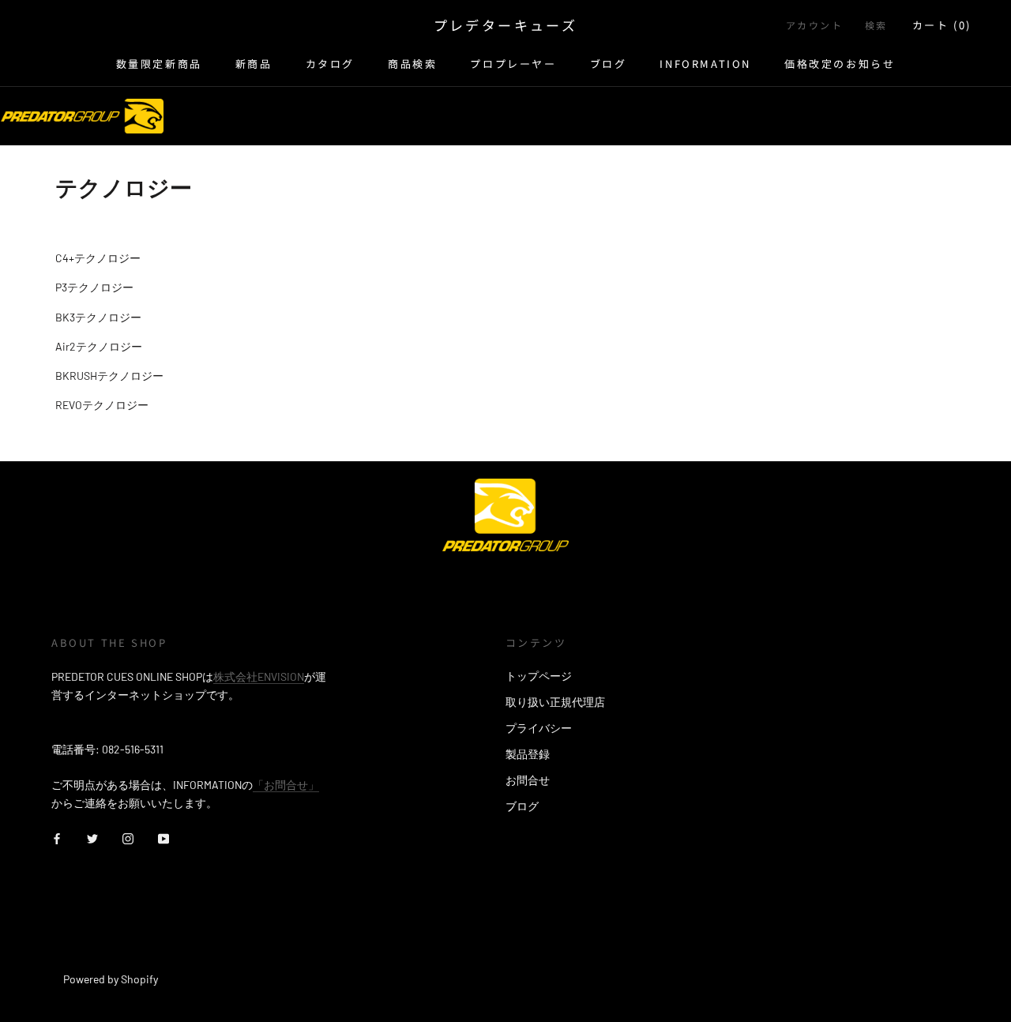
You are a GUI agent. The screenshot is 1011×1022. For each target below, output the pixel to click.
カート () (942, 24)
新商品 (253, 63)
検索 (876, 25)
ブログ (608, 63)
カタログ (330, 63)
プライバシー (539, 728)
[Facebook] (56, 837)
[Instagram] (127, 837)
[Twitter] (92, 837)
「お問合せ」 (286, 784)
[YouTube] (163, 837)
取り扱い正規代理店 (555, 701)
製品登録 (528, 754)
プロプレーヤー (513, 63)
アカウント (814, 25)
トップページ (539, 675)
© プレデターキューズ (121, 957)
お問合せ (528, 780)
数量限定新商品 (159, 63)
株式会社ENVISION (258, 676)
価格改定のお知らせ (839, 63)
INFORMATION (705, 63)
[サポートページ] (81, 116)
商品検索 (412, 63)
